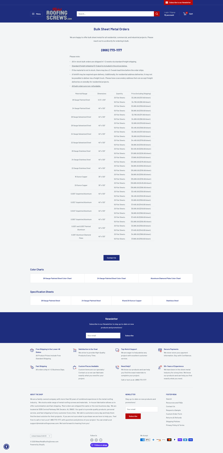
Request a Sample (173, 410)
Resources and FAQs (174, 402)
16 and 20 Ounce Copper (132, 300)
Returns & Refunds (174, 417)
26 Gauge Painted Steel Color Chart (57, 278)
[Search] (157, 13)
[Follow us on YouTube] (100, 440)
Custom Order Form (174, 414)
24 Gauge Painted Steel (91, 300)
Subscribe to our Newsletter (180, 2)
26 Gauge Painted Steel (50, 300)
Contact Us (111, 258)
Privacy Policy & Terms (175, 425)
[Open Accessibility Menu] (6, 447)
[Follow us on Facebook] (91, 440)
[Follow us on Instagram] (96, 440)
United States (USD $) (38, 436)
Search (169, 399)
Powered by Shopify (37, 445)
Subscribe (129, 335)
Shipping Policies (173, 421)
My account (169, 15)
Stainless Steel (172, 300)
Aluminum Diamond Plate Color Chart (166, 278)
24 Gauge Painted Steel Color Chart (111, 278)
